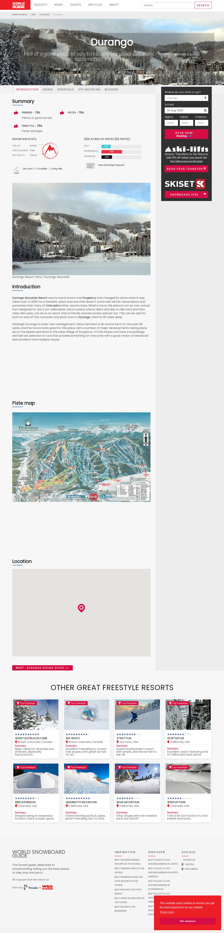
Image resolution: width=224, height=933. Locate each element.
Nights (169, 117)
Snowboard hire (184, 194)
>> (42, 667)
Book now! (184, 133)
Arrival (169, 105)
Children (200, 117)
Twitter (189, 864)
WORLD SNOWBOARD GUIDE (38, 854)
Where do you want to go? (183, 92)
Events (75, 4)
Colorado (44, 14)
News (58, 4)
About (114, 4)
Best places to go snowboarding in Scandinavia (159, 885)
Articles (95, 4)
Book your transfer (185, 169)
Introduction (27, 89)
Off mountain (89, 89)
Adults (184, 117)
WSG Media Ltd (41, 879)
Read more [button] (167, 912)
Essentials (65, 89)
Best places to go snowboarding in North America (163, 872)
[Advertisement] (81, 372)
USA (33, 14)
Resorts (40, 4)
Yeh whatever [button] (188, 921)
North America (19, 14)
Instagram (191, 869)
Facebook (189, 860)
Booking (111, 89)
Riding (48, 89)
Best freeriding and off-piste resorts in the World (129, 881)
